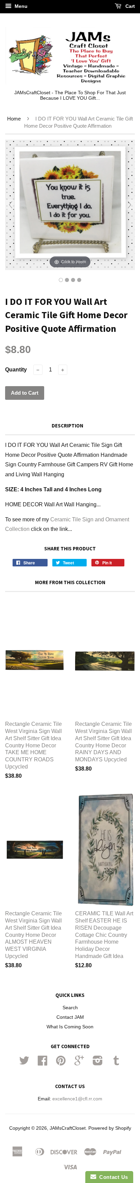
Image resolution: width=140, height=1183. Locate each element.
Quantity (16, 369)
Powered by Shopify (109, 1128)
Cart (129, 6)
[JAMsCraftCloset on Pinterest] (61, 1063)
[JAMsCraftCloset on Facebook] (42, 1063)
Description (67, 425)
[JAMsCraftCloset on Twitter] (24, 1063)
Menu (20, 6)
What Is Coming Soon (70, 1026)
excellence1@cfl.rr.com (77, 1098)
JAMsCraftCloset (68, 1128)
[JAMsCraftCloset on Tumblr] (116, 1063)
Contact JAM (70, 1017)
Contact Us (112, 1177)
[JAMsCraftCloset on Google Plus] (79, 1063)
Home (14, 119)
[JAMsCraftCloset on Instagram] (97, 1063)
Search (70, 1007)
